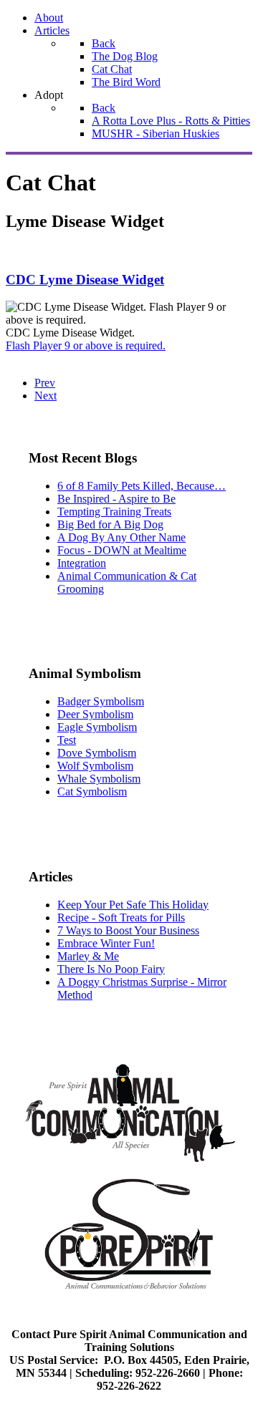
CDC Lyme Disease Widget (85, 279)
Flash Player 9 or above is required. (86, 345)
